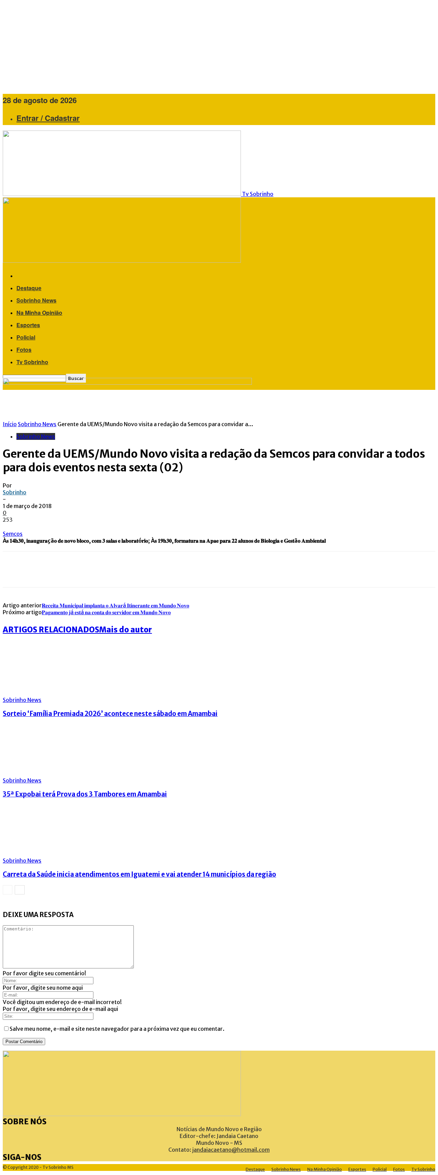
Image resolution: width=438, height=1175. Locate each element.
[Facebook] (13, 569)
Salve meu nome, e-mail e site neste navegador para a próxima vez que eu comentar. (117, 1028)
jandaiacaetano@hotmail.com (231, 1149)
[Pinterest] (54, 569)
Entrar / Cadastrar (48, 117)
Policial (25, 337)
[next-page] (20, 889)
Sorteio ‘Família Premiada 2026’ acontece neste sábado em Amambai (110, 714)
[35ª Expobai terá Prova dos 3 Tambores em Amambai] (40, 773)
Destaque (28, 288)
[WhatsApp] (74, 569)
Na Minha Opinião (39, 313)
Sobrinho (14, 492)
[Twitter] (33, 569)
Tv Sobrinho (32, 362)
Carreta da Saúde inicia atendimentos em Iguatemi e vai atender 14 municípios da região (139, 874)
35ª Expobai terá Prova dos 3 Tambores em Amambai (85, 794)
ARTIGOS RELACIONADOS (51, 629)
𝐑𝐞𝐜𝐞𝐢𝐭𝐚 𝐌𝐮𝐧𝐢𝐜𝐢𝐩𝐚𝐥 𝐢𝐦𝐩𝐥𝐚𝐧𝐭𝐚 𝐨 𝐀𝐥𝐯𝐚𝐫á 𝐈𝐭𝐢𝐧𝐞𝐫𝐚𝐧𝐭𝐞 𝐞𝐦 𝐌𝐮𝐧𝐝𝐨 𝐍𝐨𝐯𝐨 (115, 605)
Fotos (23, 350)
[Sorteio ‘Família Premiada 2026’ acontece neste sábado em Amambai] (40, 693)
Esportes (28, 325)
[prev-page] (7, 889)
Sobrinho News (36, 300)
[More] (100, 569)
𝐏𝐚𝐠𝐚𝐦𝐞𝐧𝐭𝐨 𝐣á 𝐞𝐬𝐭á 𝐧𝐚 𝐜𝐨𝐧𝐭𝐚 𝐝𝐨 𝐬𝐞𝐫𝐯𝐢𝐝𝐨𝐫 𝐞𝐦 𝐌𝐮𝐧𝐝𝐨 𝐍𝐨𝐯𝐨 (106, 612)
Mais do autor (125, 629)
